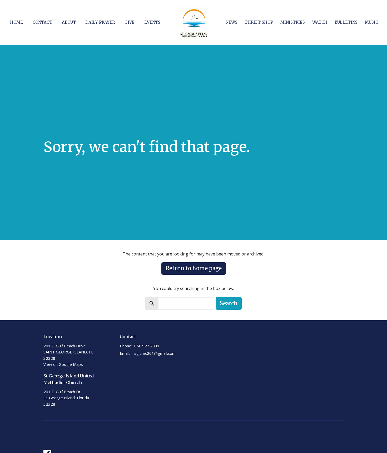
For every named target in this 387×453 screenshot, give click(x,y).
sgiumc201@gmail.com (155, 353)
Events (152, 22)
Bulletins (346, 22)
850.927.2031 (147, 345)
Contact (42, 22)
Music (371, 22)
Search (228, 303)
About (69, 22)
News (231, 22)
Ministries (292, 22)
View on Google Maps (63, 364)
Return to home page (194, 268)
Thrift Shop (259, 22)
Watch (320, 22)
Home (16, 22)
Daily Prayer (100, 22)
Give (130, 22)
